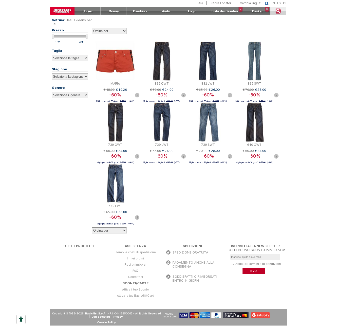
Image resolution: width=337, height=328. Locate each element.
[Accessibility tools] (21, 319)
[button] (275, 315)
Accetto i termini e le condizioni (258, 264)
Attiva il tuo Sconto (135, 289)
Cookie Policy (106, 322)
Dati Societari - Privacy (107, 316)
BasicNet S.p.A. (96, 313)
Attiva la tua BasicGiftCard (135, 295)
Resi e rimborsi (135, 264)
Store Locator (221, 3)
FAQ (200, 3)
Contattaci (135, 277)
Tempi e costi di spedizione (135, 252)
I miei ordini (135, 258)
